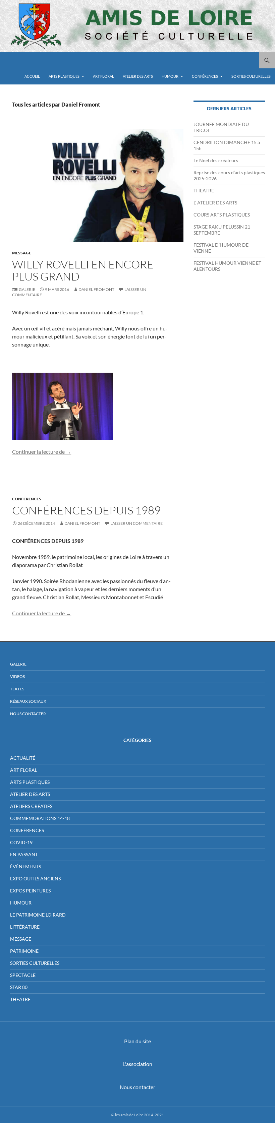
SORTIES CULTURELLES (251, 76)
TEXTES (17, 688)
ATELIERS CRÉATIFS (31, 806)
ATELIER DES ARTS (138, 76)
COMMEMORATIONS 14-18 (40, 818)
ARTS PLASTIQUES (64, 76)
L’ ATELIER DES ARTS (215, 202)
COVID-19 (21, 842)
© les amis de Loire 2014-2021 (137, 1114)
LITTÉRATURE (25, 927)
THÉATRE (20, 999)
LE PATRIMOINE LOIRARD (38, 915)
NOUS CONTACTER (28, 713)
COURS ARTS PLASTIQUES (222, 214)
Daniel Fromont (96, 289)
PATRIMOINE (24, 951)
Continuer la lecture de (41, 451)
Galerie (27, 289)
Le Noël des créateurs (216, 160)
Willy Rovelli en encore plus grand (83, 270)
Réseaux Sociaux (28, 701)
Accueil (32, 76)
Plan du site (137, 1041)
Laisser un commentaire (136, 523)
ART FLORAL (103, 76)
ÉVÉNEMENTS (25, 866)
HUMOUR (170, 76)
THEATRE (204, 190)
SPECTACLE (23, 975)
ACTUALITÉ (22, 758)
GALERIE (18, 664)
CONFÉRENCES (205, 76)
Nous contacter (137, 1087)
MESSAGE (21, 252)
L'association (137, 1064)
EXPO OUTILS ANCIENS (35, 878)
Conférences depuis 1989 (86, 510)
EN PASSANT (24, 854)
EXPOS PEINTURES (30, 890)
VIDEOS (17, 676)
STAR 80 (19, 987)
